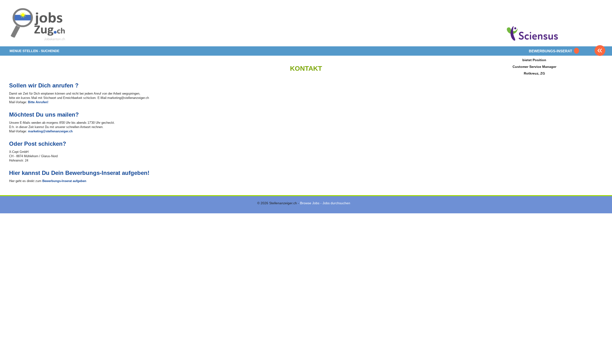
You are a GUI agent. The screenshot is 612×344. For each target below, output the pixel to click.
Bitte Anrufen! (38, 102)
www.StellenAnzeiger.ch (37, 25)
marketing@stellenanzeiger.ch (50, 131)
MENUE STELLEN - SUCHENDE (34, 51)
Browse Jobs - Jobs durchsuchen (325, 203)
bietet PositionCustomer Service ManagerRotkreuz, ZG (534, 66)
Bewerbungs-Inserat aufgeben (64, 181)
